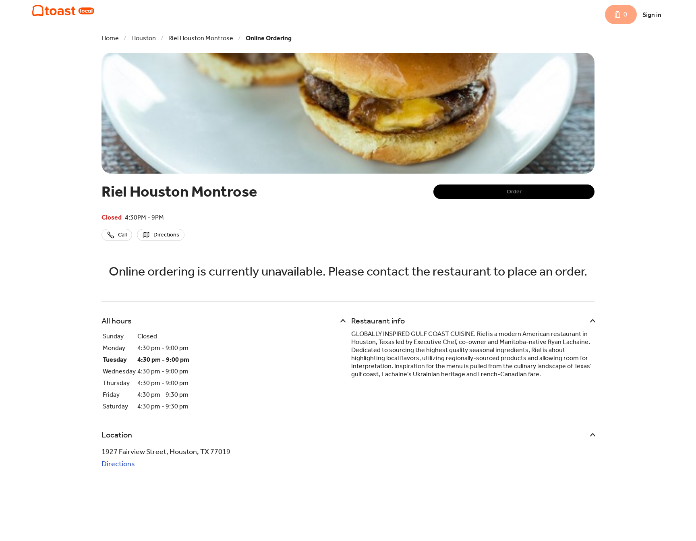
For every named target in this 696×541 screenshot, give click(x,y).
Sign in (651, 15)
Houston (143, 38)
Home (110, 38)
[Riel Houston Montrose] (63, 10)
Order (514, 191)
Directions (118, 463)
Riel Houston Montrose (200, 38)
